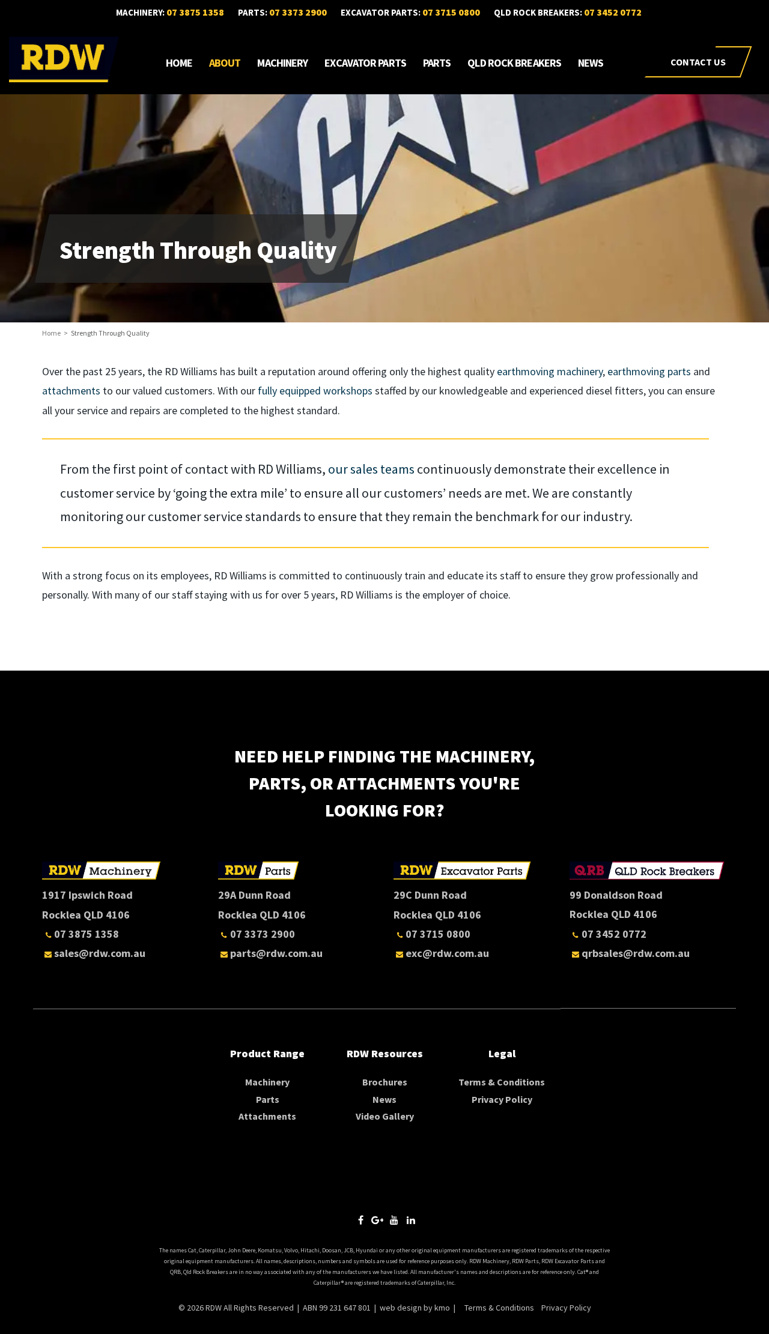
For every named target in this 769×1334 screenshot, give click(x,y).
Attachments (267, 1116)
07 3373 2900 (298, 12)
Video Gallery (385, 1116)
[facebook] (360, 1220)
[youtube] (394, 1220)
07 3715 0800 (451, 12)
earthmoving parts (649, 371)
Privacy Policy (502, 1099)
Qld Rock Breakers (514, 63)
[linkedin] (411, 1220)
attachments (71, 390)
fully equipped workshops (315, 390)
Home (179, 63)
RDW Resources (385, 1053)
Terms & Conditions (501, 1082)
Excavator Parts (365, 63)
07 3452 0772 (613, 12)
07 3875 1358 (195, 12)
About (225, 63)
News (590, 63)
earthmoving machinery (548, 371)
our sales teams (370, 468)
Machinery (282, 63)
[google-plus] (377, 1220)
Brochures (384, 1082)
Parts (437, 63)
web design (401, 1307)
